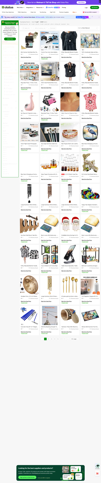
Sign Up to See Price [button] (26, 57)
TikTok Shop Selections (8, 12)
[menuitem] (8, 12)
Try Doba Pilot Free (81, 17)
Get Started (95, 7)
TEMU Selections (22, 12)
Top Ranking (43, 12)
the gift (41, 24)
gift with (37, 24)
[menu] (41, 12)
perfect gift (47, 24)
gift (29, 24)
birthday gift (57, 24)
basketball (63, 24)
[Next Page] (68, 339)
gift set (52, 24)
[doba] (8, 7)
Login (86, 7)
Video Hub (33, 12)
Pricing (64, 7)
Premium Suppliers (64, 12)
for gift (33, 24)
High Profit (52, 12)
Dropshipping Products (25, 22)
